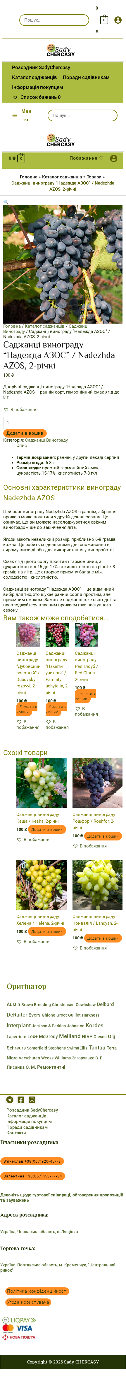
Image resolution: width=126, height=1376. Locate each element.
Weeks (47, 1058)
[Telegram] (9, 1099)
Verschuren (29, 1058)
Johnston (75, 1026)
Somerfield (37, 1048)
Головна (12, 326)
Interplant (19, 1025)
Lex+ (32, 1036)
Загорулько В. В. (88, 1058)
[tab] (69, 445)
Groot (61, 1015)
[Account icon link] (118, 20)
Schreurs (16, 1048)
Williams (63, 1058)
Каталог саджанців (45, 326)
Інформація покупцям (29, 1121)
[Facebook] (20, 1099)
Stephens (57, 1048)
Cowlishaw (86, 1004)
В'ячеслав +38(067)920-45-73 (32, 1161)
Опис (21, 445)
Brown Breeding (36, 1004)
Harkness (90, 1015)
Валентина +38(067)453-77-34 (33, 1176)
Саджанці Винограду (46, 440)
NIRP (87, 1036)
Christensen (63, 1004)
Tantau (97, 1047)
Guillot (74, 1015)
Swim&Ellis (77, 1048)
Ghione (48, 1015)
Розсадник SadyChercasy (32, 1110)
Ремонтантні (51, 1067)
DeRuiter (17, 1015)
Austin (13, 1004)
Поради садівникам (27, 1127)
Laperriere (16, 1036)
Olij (111, 1036)
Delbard (105, 1004)
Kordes (94, 1025)
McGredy (48, 1036)
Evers (34, 1015)
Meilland (70, 1036)
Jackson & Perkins (49, 1026)
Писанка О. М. (21, 1067)
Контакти (16, 1132)
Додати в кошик (25, 433)
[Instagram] (32, 1099)
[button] (20, 410)
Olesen (100, 1036)
